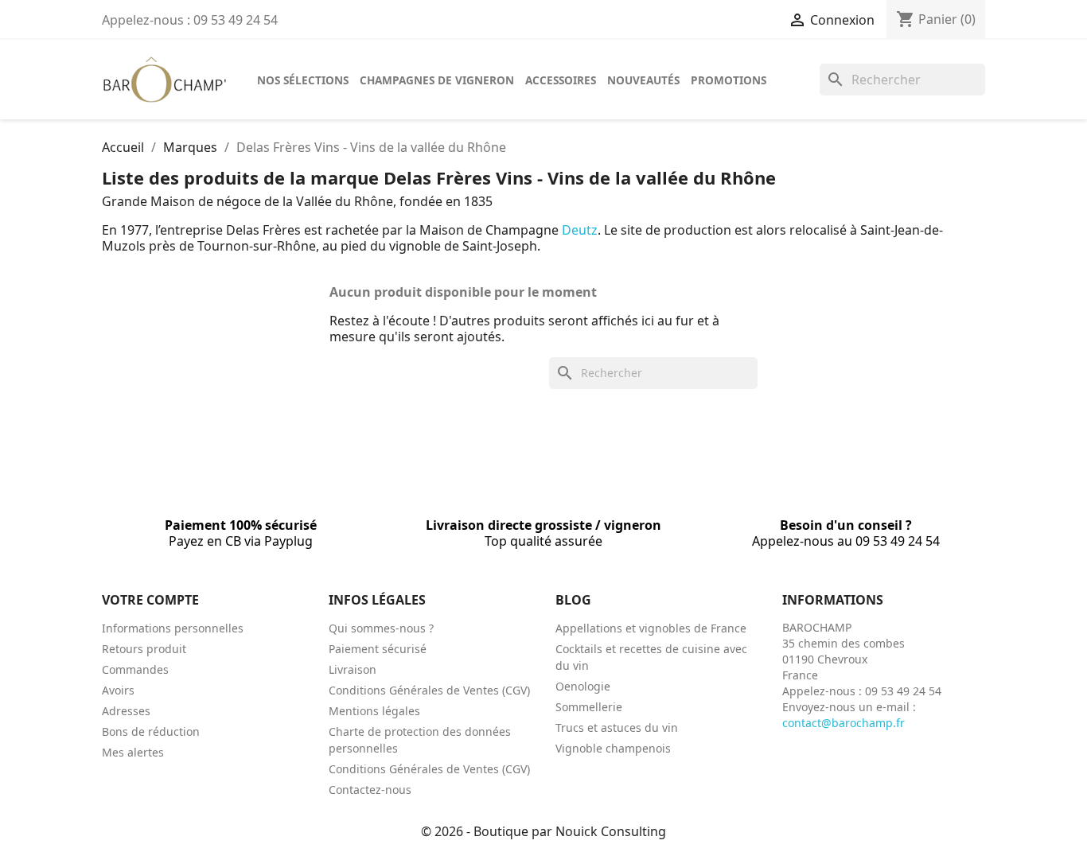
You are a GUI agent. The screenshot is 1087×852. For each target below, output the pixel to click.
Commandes (135, 669)
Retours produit (144, 648)
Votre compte (150, 600)
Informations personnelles (173, 628)
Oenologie (582, 686)
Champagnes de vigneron (437, 80)
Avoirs (118, 690)
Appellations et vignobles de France (650, 628)
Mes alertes (133, 752)
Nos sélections (303, 80)
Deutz (580, 230)
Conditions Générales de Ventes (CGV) (429, 690)
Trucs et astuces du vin (616, 727)
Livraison (352, 669)
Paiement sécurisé (378, 648)
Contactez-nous (370, 789)
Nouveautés (643, 80)
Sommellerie (588, 706)
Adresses (126, 710)
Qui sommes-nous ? (381, 628)
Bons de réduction (151, 731)
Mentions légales (374, 710)
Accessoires (560, 80)
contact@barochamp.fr (843, 722)
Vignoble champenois (613, 748)
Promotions (728, 80)
